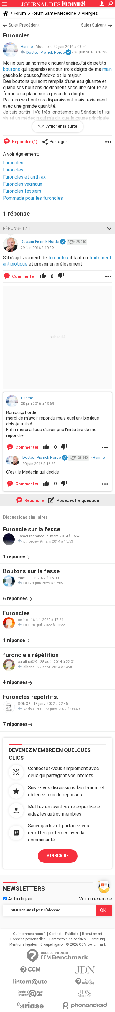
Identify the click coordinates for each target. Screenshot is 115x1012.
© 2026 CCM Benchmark (86, 944)
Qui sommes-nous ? (29, 934)
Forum (20, 13)
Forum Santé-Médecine (54, 13)
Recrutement (92, 934)
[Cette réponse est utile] (43, 276)
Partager (58, 141)
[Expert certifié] (68, 52)
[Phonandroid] (85, 1005)
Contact (55, 934)
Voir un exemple (95, 899)
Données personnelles (28, 939)
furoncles (58, 258)
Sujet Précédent (24, 25)
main (107, 69)
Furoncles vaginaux (22, 184)
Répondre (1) (24, 141)
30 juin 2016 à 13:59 (37, 403)
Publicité (71, 934)
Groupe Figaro (51, 944)
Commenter (23, 276)
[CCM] (30, 970)
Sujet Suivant (93, 25)
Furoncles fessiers (22, 191)
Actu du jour (20, 899)
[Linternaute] (30, 982)
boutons (11, 69)
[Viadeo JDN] (85, 993)
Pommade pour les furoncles (33, 198)
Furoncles (13, 170)
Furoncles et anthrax (24, 177)
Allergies (90, 13)
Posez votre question (77, 500)
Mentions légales (23, 944)
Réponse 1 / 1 (16, 228)
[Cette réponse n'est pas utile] (61, 276)
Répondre (34, 500)
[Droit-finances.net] (85, 981)
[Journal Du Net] (85, 970)
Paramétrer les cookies (67, 939)
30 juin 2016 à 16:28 (90, 52)
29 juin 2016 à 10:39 (37, 247)
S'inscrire (58, 855)
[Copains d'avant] (30, 993)
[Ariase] (30, 1005)
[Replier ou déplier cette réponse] (109, 228)
